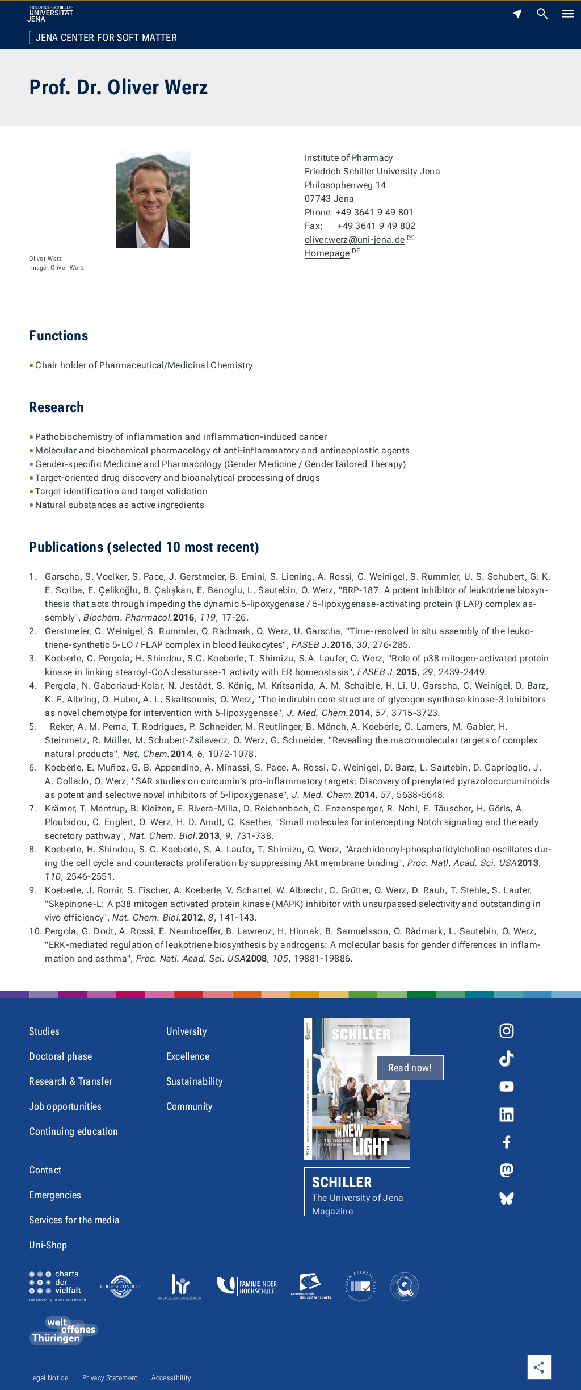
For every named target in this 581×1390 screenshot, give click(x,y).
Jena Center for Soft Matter (106, 37)
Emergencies (55, 1195)
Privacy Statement (109, 1378)
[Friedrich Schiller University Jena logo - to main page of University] (50, 14)
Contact (45, 1170)
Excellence (187, 1056)
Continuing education (73, 1131)
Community (189, 1106)
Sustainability (194, 1081)
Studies (44, 1031)
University (186, 1031)
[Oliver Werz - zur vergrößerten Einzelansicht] (153, 199)
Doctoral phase (60, 1056)
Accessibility (171, 1378)
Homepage (333, 253)
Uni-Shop (48, 1245)
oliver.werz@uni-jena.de (355, 239)
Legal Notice (48, 1378)
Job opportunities (65, 1106)
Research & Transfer (70, 1081)
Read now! (410, 1067)
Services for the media (74, 1220)
